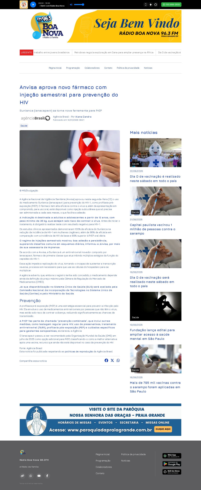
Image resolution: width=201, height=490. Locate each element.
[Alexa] (156, 4)
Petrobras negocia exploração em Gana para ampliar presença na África (102, 52)
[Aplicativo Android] (151, 4)
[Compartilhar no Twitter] (112, 361)
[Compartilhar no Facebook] (106, 361)
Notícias (148, 67)
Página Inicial (55, 67)
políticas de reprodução (79, 351)
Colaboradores (92, 67)
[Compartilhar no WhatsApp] (118, 361)
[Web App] (146, 4)
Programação (73, 67)
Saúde (23, 125)
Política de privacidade (128, 67)
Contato (108, 67)
